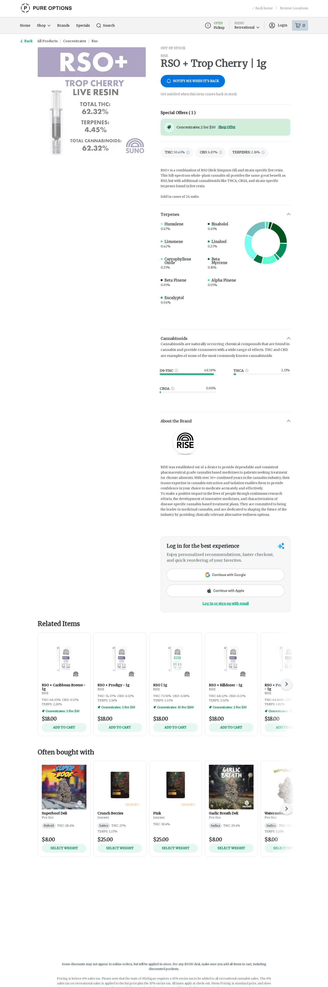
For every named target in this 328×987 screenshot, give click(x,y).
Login (282, 25)
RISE (164, 56)
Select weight (64, 848)
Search (109, 25)
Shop (41, 25)
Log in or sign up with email (225, 603)
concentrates (74, 41)
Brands (63, 25)
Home (25, 25)
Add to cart (64, 727)
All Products (47, 41)
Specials (83, 25)
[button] (225, 214)
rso (94, 41)
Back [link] (28, 41)
